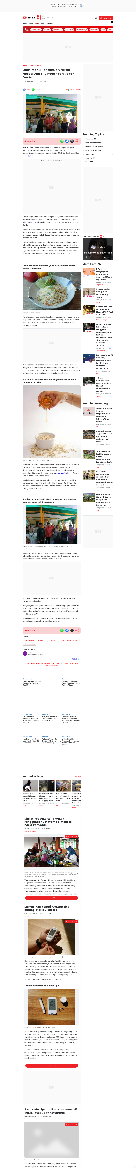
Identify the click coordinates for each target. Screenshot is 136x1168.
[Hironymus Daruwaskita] (25, 653)
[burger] (112, 22)
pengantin (62, 473)
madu (33, 222)
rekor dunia (28, 156)
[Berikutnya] (81, 750)
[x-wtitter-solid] (72, 141)
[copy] (77, 141)
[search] (96, 18)
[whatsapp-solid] (62, 141)
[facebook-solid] (67, 141)
